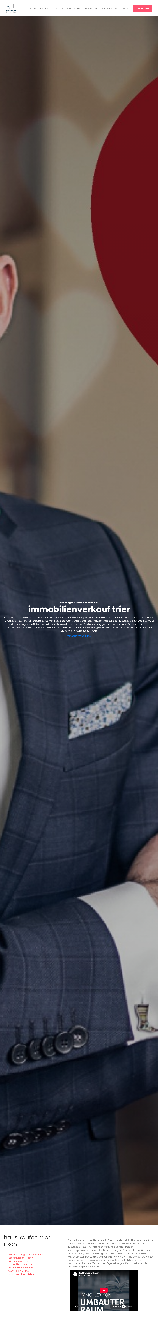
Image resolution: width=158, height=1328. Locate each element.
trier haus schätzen (18, 1261)
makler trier (91, 8)
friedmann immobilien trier (67, 8)
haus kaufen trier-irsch (20, 1257)
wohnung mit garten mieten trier (26, 1254)
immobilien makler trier (20, 1264)
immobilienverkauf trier (79, 636)
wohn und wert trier (18, 1271)
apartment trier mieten (21, 1274)
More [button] (125, 8)
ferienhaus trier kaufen (20, 1267)
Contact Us (143, 8)
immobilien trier (110, 8)
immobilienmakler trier (37, 8)
